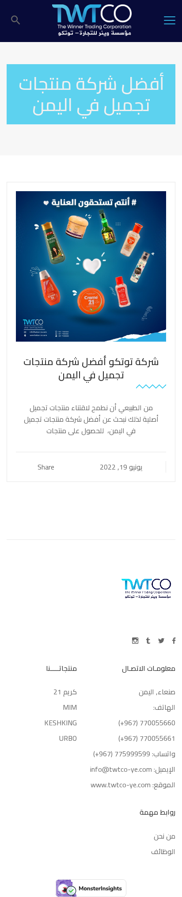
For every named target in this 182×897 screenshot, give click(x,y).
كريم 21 (64, 691)
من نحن (164, 836)
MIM (70, 707)
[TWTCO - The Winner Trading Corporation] (92, 20)
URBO (68, 738)
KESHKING (60, 722)
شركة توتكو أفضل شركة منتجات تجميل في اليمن (91, 368)
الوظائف (163, 851)
